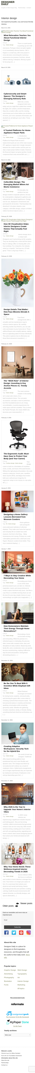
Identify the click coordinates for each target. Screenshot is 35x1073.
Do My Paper (17, 1026)
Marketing (21, 985)
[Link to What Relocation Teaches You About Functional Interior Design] (17, 31)
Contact (29, 7)
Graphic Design (10, 970)
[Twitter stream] (14, 932)
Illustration (8, 981)
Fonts (6, 985)
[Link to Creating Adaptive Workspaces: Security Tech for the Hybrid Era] (17, 733)
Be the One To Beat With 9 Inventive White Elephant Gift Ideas (17, 685)
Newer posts (26, 903)
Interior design (9, 45)
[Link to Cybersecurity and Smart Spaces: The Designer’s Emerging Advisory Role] (17, 81)
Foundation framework (15, 1055)
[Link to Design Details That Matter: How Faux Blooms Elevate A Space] (17, 283)
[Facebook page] (6, 932)
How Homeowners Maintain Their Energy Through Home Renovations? (16, 628)
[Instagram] (28, 932)
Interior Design (23, 981)
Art (6, 524)
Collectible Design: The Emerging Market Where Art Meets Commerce (16, 184)
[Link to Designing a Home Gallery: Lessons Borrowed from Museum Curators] (17, 501)
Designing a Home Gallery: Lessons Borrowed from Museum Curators (16, 516)
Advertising (8, 974)
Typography (22, 974)
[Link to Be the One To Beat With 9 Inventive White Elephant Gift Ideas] (17, 672)
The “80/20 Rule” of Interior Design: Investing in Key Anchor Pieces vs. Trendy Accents (16, 384)
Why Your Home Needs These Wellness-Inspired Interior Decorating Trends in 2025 (17, 869)
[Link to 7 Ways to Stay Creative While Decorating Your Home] (17, 562)
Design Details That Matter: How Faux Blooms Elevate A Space (16, 311)
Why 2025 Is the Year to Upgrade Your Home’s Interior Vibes (17, 809)
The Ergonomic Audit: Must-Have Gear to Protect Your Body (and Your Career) (16, 456)
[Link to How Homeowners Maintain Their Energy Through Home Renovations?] (17, 613)
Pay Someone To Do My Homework (17, 1017)
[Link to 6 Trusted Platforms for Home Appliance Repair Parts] (17, 126)
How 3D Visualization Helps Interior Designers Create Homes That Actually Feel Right (16, 227)
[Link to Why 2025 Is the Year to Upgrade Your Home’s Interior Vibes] (17, 794)
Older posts (8, 906)
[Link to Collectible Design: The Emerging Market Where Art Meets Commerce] (17, 171)
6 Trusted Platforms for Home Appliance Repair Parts (17, 131)
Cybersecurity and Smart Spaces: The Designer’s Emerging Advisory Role (15, 96)
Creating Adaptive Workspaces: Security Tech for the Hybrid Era (16, 748)
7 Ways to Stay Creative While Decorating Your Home (17, 577)
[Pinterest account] (21, 932)
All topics (21, 988)
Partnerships (21, 7)
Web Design (22, 970)
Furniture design (10, 463)
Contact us (4, 1065)
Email (5, 920)
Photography (9, 977)
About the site (5, 1060)
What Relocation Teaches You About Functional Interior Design (17, 37)
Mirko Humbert (16, 1053)
